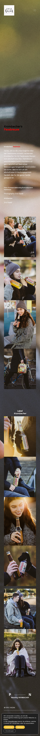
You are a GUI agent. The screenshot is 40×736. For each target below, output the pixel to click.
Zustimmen (9, 727)
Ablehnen (20, 727)
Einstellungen (12, 721)
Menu (34, 10)
